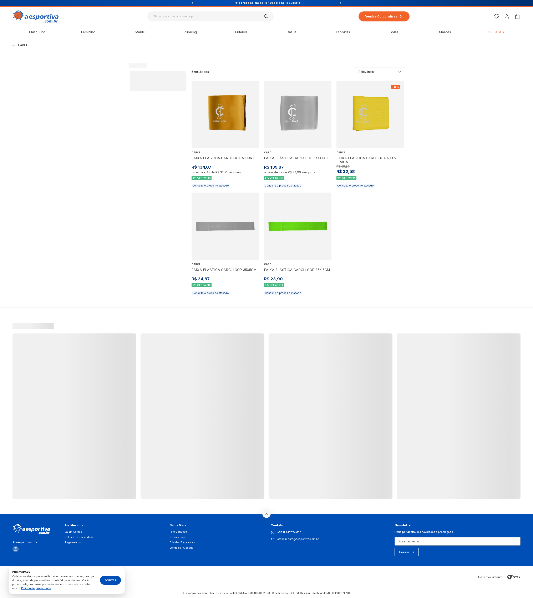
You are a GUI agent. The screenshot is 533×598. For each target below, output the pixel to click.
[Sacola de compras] (517, 16)
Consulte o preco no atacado (210, 185)
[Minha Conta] (506, 16)
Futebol (241, 32)
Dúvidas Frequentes (182, 542)
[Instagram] (15, 549)
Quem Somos (73, 531)
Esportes (343, 32)
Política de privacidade (79, 537)
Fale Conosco (178, 531)
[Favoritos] (496, 16)
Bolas (394, 32)
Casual (291, 32)
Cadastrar (404, 552)
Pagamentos (73, 542)
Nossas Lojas (178, 537)
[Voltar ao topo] (266, 514)
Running (190, 32)
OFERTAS (496, 32)
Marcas (445, 32)
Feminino (88, 32)
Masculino (37, 32)
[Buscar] (266, 16)
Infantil (138, 32)
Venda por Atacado (181, 547)
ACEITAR (110, 580)
